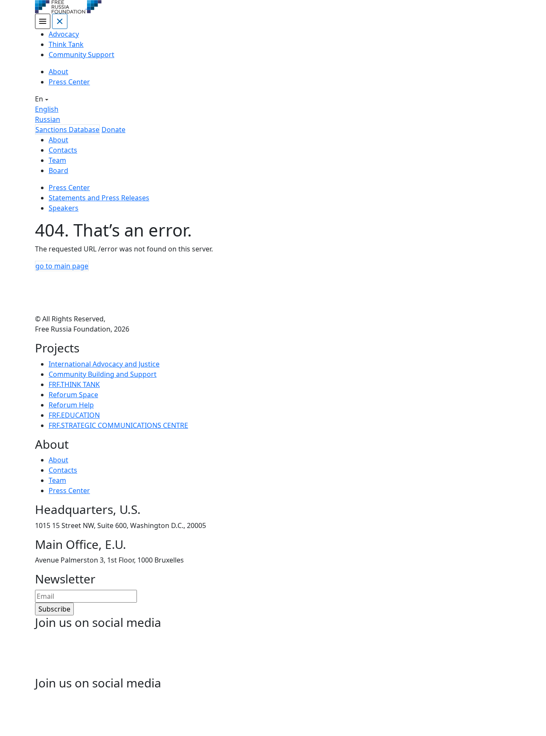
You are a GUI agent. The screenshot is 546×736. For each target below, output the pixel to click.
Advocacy (64, 34)
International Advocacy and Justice (104, 364)
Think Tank (66, 44)
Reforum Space (73, 394)
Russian (47, 119)
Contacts (63, 150)
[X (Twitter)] (145, 653)
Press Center (69, 82)
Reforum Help (71, 405)
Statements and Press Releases (99, 197)
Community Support (81, 54)
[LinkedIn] (100, 653)
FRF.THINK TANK (74, 384)
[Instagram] (189, 653)
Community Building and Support (103, 374)
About (58, 71)
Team (57, 160)
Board (58, 170)
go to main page (61, 266)
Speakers (63, 208)
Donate (113, 129)
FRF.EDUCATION (74, 415)
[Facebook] (56, 653)
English (46, 109)
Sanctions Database (67, 129)
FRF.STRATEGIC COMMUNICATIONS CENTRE (118, 425)
